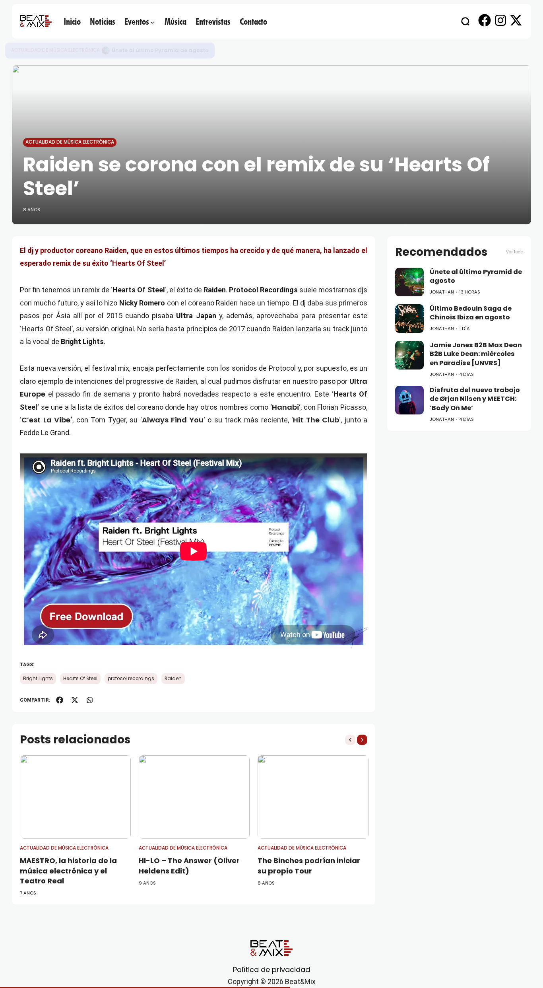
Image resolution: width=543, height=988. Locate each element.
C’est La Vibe (45, 420)
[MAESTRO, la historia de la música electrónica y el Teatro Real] (75, 796)
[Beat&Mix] (36, 21)
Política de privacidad (271, 969)
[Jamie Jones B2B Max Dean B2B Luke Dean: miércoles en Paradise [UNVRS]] (409, 355)
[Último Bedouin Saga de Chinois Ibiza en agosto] (106, 50)
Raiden (173, 678)
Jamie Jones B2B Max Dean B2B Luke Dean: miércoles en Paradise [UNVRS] (476, 354)
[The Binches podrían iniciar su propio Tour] (313, 796)
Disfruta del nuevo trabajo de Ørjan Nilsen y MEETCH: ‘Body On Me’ (475, 398)
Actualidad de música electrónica (55, 50)
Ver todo (514, 252)
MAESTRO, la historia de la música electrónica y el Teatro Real (68, 870)
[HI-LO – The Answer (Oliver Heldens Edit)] (194, 796)
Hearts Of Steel (80, 678)
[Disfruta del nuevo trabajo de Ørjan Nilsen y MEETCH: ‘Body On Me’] (409, 400)
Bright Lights (38, 678)
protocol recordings (131, 678)
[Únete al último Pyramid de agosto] (409, 282)
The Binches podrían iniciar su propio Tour (309, 865)
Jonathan (442, 292)
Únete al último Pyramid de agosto (476, 276)
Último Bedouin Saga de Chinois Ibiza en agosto (178, 50)
